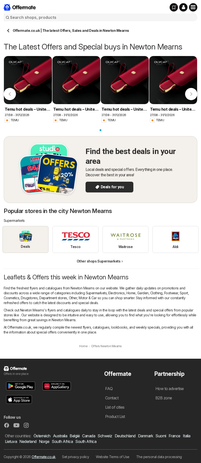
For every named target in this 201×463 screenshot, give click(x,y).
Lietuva (11, 441)
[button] (183, 7)
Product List (115, 416)
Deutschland (125, 435)
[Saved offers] (174, 7)
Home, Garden (137, 293)
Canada (88, 435)
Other (73, 298)
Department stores (53, 298)
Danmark (145, 435)
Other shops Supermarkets (99, 261)
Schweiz (105, 435)
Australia (60, 435)
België (75, 435)
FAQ (109, 388)
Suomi (160, 435)
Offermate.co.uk (43, 457)
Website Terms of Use (112, 457)
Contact (111, 397)
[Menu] (193, 7)
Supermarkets (96, 293)
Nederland (27, 441)
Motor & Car (88, 298)
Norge (44, 441)
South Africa (62, 441)
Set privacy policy (75, 457)
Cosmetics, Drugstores (21, 298)
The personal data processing (159, 457)
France (174, 435)
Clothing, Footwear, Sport (169, 293)
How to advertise (169, 388)
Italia (186, 435)
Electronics (116, 293)
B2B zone (163, 397)
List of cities (115, 407)
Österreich (42, 435)
